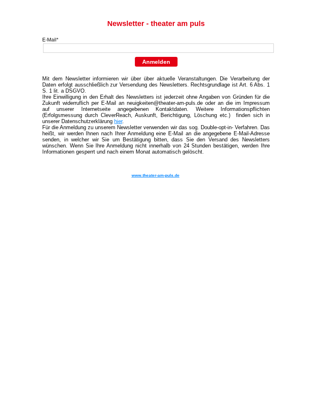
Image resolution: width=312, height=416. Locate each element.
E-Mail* (50, 40)
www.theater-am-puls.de (156, 175)
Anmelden (156, 61)
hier (118, 121)
